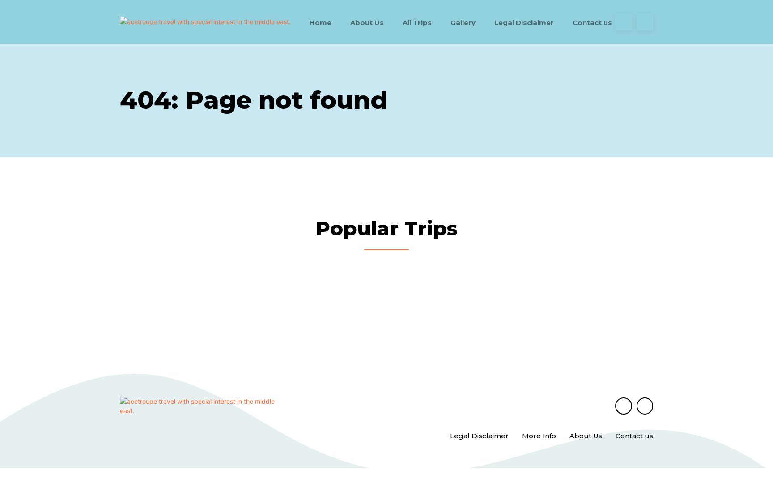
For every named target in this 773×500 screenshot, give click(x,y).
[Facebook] (623, 21)
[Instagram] (645, 21)
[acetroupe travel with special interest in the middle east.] (205, 21)
